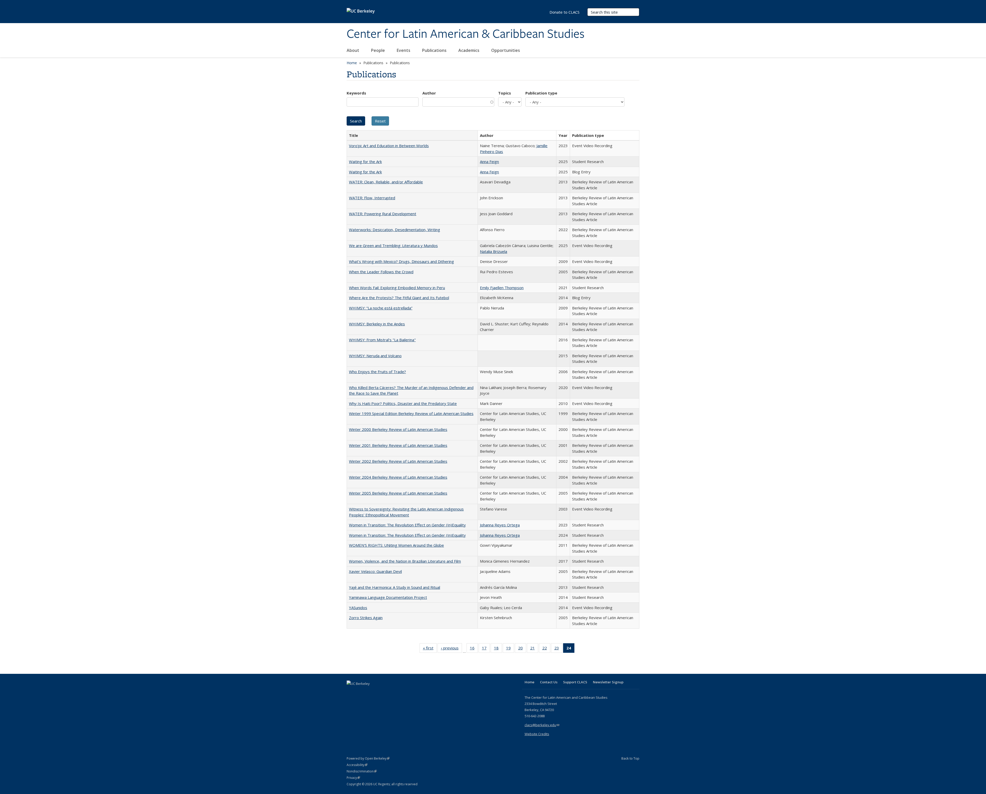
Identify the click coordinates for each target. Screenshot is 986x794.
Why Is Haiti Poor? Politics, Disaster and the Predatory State (403, 403)
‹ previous (451, 649)
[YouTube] (371, 692)
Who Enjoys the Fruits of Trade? (377, 371)
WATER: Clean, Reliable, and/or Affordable (386, 181)
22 (546, 649)
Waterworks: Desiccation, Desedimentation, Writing (394, 229)
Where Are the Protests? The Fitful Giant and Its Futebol (399, 297)
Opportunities (506, 50)
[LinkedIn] (361, 692)
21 (534, 649)
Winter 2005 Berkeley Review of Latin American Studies (398, 493)
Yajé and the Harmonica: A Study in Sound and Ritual (394, 587)
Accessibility (357, 765)
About (353, 50)
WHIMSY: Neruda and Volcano (375, 355)
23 (558, 649)
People (378, 50)
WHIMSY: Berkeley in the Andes (377, 323)
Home (352, 62)
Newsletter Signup (608, 682)
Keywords (356, 93)
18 (498, 649)
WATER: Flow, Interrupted (372, 197)
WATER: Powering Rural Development (382, 213)
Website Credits (537, 734)
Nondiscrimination (362, 771)
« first (430, 649)
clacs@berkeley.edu (542, 725)
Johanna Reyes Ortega (500, 524)
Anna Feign (489, 161)
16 (474, 649)
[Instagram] (381, 692)
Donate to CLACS (564, 12)
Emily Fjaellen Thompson (502, 287)
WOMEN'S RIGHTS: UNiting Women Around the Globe (396, 545)
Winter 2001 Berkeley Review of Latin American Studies (398, 445)
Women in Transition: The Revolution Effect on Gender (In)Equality (407, 524)
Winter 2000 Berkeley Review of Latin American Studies (398, 429)
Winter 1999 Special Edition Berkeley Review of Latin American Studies (411, 413)
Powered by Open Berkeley (368, 758)
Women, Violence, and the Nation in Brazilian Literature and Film (405, 561)
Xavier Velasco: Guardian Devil (375, 571)
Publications (435, 50)
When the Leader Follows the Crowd (381, 271)
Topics (504, 93)
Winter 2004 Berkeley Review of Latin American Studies (398, 477)
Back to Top (630, 758)
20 (522, 649)
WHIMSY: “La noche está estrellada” (380, 307)
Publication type (541, 93)
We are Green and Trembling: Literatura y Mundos (393, 245)
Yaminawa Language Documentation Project (388, 597)
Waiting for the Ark (365, 161)
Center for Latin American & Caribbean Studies (465, 34)
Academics (469, 50)
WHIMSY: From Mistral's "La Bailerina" (382, 339)
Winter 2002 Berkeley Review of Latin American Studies (398, 461)
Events (404, 50)
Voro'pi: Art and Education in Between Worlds (389, 145)
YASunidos (358, 607)
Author (429, 93)
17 (486, 649)
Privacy (353, 778)
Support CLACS (575, 682)
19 (510, 649)
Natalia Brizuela (493, 251)
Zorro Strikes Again (366, 617)
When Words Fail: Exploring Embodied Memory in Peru (397, 287)
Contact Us (548, 682)
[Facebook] (351, 692)
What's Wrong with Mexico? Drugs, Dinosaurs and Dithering (401, 261)
